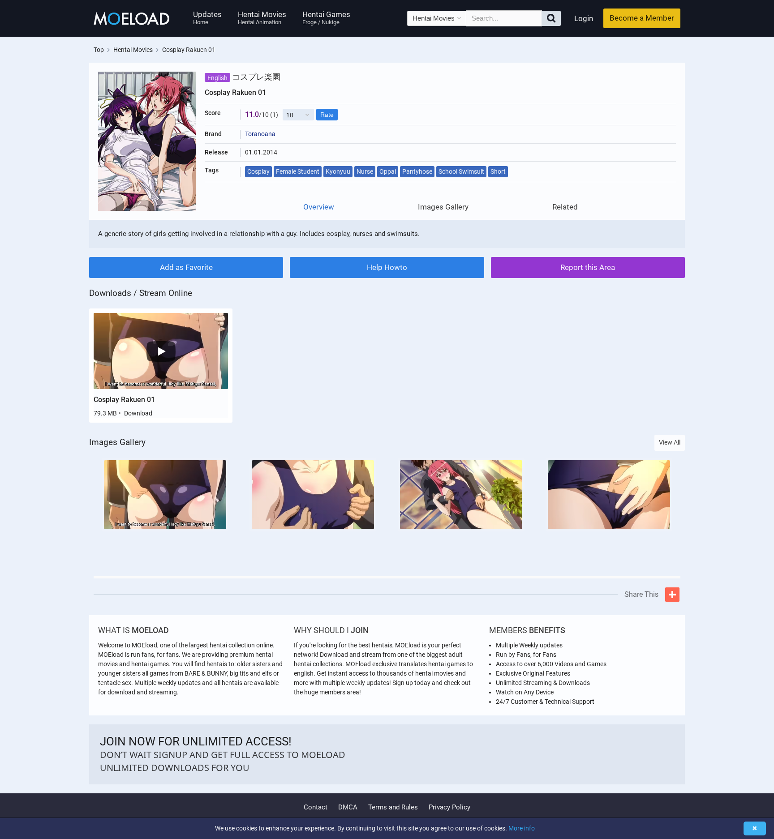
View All (669, 442)
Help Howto (387, 267)
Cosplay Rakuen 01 (124, 399)
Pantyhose (417, 171)
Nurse (365, 171)
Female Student (297, 171)
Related (565, 207)
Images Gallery (443, 207)
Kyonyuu (338, 171)
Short (498, 171)
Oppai (387, 171)
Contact (315, 807)
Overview (318, 207)
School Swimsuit (461, 171)
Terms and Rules (393, 807)
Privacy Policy (449, 807)
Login (583, 18)
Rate (327, 114)
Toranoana (260, 133)
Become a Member (642, 17)
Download (138, 413)
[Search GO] (551, 18)
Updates (207, 18)
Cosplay (258, 171)
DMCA (347, 807)
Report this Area (587, 267)
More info (521, 828)
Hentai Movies (262, 18)
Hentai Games (326, 18)
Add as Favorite (186, 267)
